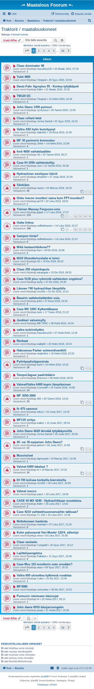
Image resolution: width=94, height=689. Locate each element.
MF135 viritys (26, 420)
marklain (41, 524)
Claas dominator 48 (30, 65)
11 (80, 229)
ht (38, 469)
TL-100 (41, 515)
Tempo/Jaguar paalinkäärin (36, 375)
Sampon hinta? (27, 236)
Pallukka (41, 556)
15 (90, 216)
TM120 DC (24, 96)
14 (85, 216)
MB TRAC (42, 323)
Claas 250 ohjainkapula (33, 269)
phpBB (44, 676)
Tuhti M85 (23, 77)
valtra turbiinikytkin (30, 329)
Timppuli (41, 80)
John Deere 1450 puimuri (34, 107)
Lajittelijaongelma (29, 553)
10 (75, 229)
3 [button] (43, 51)
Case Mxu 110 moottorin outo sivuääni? (45, 564)
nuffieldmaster (44, 225)
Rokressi (42, 378)
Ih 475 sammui (27, 408)
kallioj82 (41, 344)
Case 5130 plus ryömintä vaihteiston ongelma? (50, 279)
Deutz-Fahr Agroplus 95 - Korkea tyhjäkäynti (48, 86)
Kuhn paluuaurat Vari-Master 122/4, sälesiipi (48, 532)
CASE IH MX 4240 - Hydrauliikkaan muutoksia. (49, 500)
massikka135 (44, 68)
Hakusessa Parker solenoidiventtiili (41, 350)
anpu (39, 567)
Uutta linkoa (25, 222)
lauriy (40, 282)
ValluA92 (41, 132)
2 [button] (38, 51)
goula (40, 610)
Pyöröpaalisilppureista (33, 361)
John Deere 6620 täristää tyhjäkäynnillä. (45, 431)
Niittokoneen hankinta (32, 521)
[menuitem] (12, 14)
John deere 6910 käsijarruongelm (40, 607)
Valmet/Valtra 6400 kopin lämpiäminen (44, 384)
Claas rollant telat (29, 118)
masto (40, 188)
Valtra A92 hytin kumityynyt (36, 129)
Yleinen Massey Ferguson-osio (38, 209)
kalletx (40, 423)
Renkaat (22, 341)
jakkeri (40, 445)
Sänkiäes (23, 185)
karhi (39, 364)
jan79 (40, 201)
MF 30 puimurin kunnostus (36, 140)
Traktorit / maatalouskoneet (29, 29)
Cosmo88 (42, 387)
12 (75, 216)
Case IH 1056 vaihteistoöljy (36, 162)
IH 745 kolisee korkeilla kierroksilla (41, 480)
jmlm (39, 301)
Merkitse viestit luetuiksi (37, 45)
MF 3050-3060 (26, 395)
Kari (39, 250)
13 (80, 216)
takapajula (42, 272)
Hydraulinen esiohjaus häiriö (37, 173)
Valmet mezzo (27, 491)
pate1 (40, 494)
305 (39, 398)
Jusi (39, 165)
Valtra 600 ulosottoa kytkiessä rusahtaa (44, 575)
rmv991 (41, 291)
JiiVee (40, 143)
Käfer (40, 89)
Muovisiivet (25, 455)
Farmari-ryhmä (19, 34)
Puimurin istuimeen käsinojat (37, 596)
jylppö (40, 212)
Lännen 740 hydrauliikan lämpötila (41, 288)
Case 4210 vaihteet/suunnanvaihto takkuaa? (47, 512)
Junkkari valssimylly (31, 320)
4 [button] (49, 51)
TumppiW (42, 545)
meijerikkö (42, 353)
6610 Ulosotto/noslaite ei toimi (38, 258)
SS (38, 154)
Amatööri (42, 176)
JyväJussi (42, 110)
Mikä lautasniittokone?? (33, 247)
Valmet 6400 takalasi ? (32, 466)
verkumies (43, 589)
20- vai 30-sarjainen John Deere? (40, 442)
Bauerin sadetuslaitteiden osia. (38, 298)
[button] (27, 50)
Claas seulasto (27, 542)
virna (39, 535)
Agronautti (42, 458)
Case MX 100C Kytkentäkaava (37, 309)
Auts (39, 312)
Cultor (40, 578)
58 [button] (62, 51)
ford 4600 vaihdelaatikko (34, 151)
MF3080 (22, 586)
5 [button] (54, 51)
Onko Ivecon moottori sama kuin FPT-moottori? (50, 198)
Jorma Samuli (44, 121)
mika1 (40, 411)
